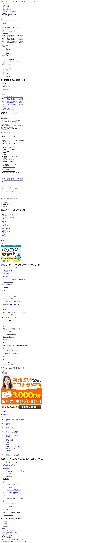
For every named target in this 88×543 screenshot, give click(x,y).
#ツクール (5, 225)
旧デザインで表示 (7, 535)
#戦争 (4, 221)
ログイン (17, 27)
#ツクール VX (6, 227)
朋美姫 (5, 339)
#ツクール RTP (7, 231)
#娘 (4, 234)
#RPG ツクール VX (8, 215)
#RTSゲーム (6, 85)
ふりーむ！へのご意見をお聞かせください (13, 539)
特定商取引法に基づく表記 (9, 532)
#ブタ (4, 237)
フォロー (3, 94)
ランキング (6, 6)
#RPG (4, 232)
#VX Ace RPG (6, 218)
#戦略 (4, 224)
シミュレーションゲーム (9, 171)
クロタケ (5, 323)
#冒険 (4, 230)
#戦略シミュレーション (9, 86)
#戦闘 (4, 222)
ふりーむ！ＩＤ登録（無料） (8, 27)
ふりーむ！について (8, 533)
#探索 (4, 23)
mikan (4, 307)
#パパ (4, 235)
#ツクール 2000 (7, 228)
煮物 (4, 290)
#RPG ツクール (7, 213)
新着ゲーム (6, 3)
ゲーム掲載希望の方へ (8, 537)
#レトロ (5, 25)
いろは (5, 356)
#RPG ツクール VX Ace (9, 217)
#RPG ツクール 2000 (8, 214)
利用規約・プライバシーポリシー (11, 530)
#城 (4, 219)
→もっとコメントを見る (7, 206)
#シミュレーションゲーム (9, 83)
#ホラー (5, 22)
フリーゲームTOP (7, 169)
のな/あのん (6, 273)
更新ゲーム (6, 5)
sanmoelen (3, 92)
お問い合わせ (6, 536)
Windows (3, 243)
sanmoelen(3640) (5, 414)
